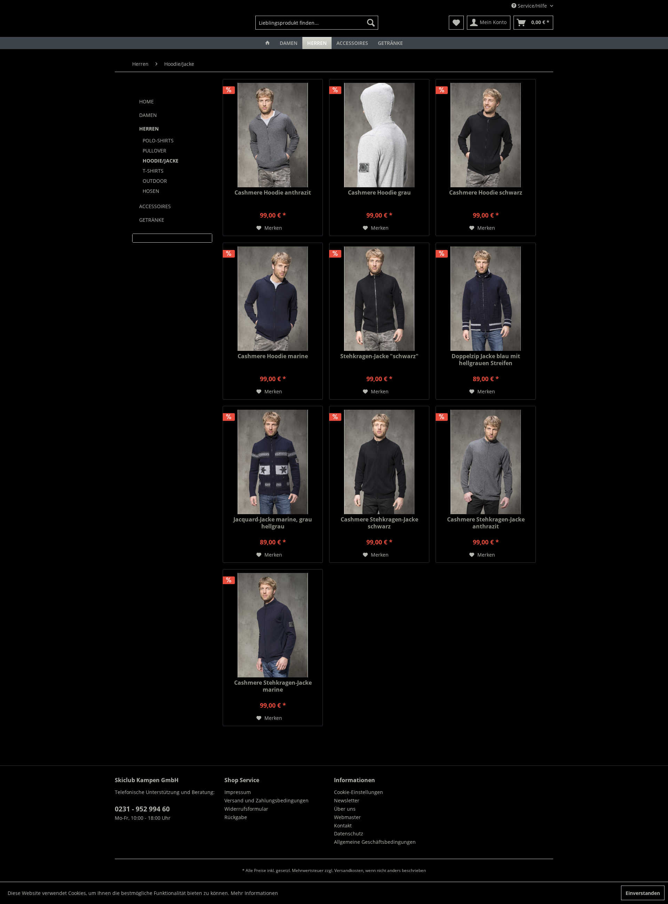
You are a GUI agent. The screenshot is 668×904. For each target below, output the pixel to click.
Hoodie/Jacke (160, 160)
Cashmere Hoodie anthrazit (272, 192)
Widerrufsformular (246, 808)
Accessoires (155, 206)
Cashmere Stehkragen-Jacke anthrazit (486, 523)
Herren (149, 128)
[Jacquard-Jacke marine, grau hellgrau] (272, 462)
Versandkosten (348, 870)
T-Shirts (153, 170)
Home (146, 101)
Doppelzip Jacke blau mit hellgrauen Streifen (486, 360)
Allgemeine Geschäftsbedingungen (375, 842)
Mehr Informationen (254, 893)
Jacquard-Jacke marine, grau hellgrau (272, 523)
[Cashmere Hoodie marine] (272, 298)
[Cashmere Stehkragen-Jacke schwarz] (379, 462)
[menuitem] (316, 23)
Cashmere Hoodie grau (379, 192)
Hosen (151, 191)
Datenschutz (348, 833)
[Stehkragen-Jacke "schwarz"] (379, 298)
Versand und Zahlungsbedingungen (266, 800)
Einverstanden (643, 893)
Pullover (154, 150)
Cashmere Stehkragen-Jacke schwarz (379, 523)
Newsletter (346, 800)
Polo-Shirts (158, 140)
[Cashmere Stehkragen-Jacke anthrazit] (485, 462)
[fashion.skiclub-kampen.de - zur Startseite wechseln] (150, 24)
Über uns (345, 808)
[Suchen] (371, 23)
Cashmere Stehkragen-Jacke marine (273, 686)
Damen (148, 115)
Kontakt (343, 825)
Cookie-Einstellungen (358, 792)
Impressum (237, 792)
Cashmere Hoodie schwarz (485, 192)
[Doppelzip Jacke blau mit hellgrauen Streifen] (485, 298)
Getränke (151, 220)
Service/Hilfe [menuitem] (532, 5)
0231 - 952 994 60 (142, 808)
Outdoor (155, 181)
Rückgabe (235, 817)
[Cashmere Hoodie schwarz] (485, 135)
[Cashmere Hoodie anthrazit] (272, 135)
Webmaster (347, 817)
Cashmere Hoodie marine (273, 356)
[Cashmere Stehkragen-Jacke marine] (272, 625)
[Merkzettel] (456, 23)
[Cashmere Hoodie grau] (379, 135)
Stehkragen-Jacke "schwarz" (379, 356)
